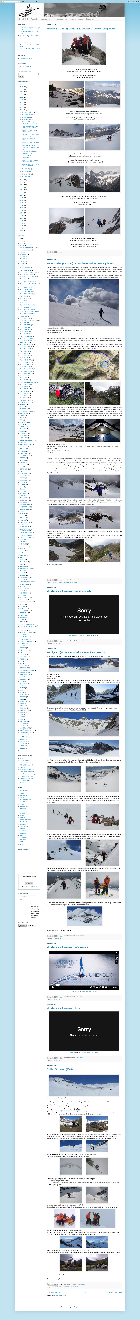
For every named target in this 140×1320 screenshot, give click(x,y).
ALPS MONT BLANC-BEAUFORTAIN (26, 341)
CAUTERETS (24, 464)
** (53, 582)
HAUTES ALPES (25, 535)
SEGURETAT (24, 668)
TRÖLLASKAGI (24, 710)
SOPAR (22, 686)
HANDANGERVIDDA (26, 533)
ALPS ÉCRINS (24, 303)
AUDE (22, 424)
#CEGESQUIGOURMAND (28, 248)
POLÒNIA (23, 634)
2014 (22, 182)
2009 (22, 195)
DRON (22, 487)
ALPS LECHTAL (25, 329)
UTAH (22, 719)
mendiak (22, 815)
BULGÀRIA (23, 447)
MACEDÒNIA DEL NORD (27, 582)
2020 (22, 99)
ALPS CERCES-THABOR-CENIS (30, 283)
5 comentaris (81, 935)
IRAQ (21, 557)
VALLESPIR (23, 735)
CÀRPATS (23, 460)
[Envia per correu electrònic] (48, 252)
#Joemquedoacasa (26, 250)
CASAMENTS (24, 462)
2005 (22, 205)
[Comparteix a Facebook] (55, 252)
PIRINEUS (66, 582)
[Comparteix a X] (53, 252)
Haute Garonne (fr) (25, 763)
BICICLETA (23, 435)
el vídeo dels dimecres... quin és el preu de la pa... (30, 160)
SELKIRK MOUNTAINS (27, 670)
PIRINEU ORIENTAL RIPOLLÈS (29, 626)
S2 (21, 661)
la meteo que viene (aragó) (28, 774)
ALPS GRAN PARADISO (27, 309)
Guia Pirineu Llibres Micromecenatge (26, 529)
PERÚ (22, 619)
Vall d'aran (23, 726)
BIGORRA (23, 438)
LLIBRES (22, 575)
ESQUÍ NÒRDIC (25, 509)
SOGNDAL (23, 681)
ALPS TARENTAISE (26, 373)
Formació (34, 19)
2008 (22, 198)
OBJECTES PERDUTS (27, 602)
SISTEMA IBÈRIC (25, 674)
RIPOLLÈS (23, 652)
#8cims (22, 245)
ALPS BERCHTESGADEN (28, 277)
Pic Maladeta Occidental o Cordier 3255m (29, 156)
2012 (22, 187)
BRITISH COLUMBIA (26, 444)
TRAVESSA (23, 701)
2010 (22, 192)
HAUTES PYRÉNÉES (26, 537)
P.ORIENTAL (23, 613)
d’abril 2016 (25, 169)
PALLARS (23, 617)
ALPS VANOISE (73, 1287)
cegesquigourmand (60, 19)
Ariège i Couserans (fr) (26, 765)
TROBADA (23, 708)
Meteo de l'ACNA (25, 780)
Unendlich (75, 991)
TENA (22, 699)
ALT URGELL (24, 398)
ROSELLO (23, 659)
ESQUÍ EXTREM (25, 507)
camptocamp (24, 791)
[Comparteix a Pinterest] (57, 252)
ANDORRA (23, 409)
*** (55, 582)
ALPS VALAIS (24, 386)
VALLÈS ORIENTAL (26, 732)
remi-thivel (23, 831)
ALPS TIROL (24, 378)
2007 (22, 200)
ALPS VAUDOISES (25, 391)
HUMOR (22, 550)
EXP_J (55, 643)
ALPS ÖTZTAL (24, 358)
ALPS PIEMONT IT (25, 360)
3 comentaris (81, 1284)
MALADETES (24, 584)
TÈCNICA (23, 697)
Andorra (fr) (23, 767)
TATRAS (22, 692)
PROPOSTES (24, 639)
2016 (22, 110)
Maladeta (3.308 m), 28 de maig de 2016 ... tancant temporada (81, 28)
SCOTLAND (23, 665)
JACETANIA (23, 562)
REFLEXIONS (24, 646)
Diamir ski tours (24, 826)
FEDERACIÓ (24, 518)
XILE (21, 750)
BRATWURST (24, 442)
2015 (22, 180)
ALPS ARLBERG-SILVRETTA (28, 272)
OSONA (22, 606)
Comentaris (24, 900)
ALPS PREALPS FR (26, 362)
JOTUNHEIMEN (25, 566)
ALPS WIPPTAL (24, 393)
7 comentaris (77, 252)
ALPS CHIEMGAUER (26, 294)
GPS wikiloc (23, 837)
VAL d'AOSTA (24, 721)
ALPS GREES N (25, 318)
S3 (21, 663)
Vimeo (97, 635)
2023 (22, 92)
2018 (22, 105)
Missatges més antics (115, 1292)
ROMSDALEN (24, 657)
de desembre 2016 (27, 112)
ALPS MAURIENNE (64, 1287)
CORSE (22, 478)
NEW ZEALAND (25, 597)
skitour (22, 835)
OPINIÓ (22, 604)
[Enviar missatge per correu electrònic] (61, 252)
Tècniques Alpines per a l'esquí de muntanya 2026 (29, 36)
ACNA (22, 783)
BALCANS (23, 429)
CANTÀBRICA (24, 453)
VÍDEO (59, 643)
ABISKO (22, 252)
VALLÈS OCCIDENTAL (27, 730)
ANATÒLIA (23, 404)
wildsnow (23, 808)
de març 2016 (26, 171)
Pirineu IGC (23, 758)
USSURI (22, 717)
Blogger (76, 1307)
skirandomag (24, 806)
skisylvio (22, 828)
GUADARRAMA (25, 527)
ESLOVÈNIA (23, 502)
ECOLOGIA (23, 491)
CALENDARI (24, 449)
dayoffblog (23, 802)
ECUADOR (23, 493)
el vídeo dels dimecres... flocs (63, 1008)
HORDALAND (24, 546)
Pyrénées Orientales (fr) (27, 769)
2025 (22, 87)
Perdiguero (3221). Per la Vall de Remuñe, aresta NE (76, 652)
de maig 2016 (26, 119)
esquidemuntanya (25, 800)
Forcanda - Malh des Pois (77, 635)
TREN (22, 703)
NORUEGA (23, 599)
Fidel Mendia (24, 822)
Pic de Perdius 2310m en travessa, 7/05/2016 (29, 152)
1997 (22, 226)
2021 (22, 97)
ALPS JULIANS (24, 323)
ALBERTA (23, 261)
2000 (22, 218)
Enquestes (90, 19)
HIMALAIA (23, 542)
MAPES (22, 586)
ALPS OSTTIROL (25, 355)
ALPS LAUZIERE (25, 327)
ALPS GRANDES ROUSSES (28, 311)
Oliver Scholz (85, 991)
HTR (21, 548)
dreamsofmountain (25, 819)
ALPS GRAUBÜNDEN (26, 314)
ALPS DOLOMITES (25, 300)
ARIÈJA (22, 418)
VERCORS (23, 741)
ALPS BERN (23, 279)
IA (20, 553)
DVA (21, 489)
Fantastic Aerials (86, 1052)
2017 (22, 107)
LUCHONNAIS (24, 577)
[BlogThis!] (51, 252)
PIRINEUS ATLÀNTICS (27, 632)
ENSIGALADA (24, 500)
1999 (22, 220)
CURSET (22, 484)
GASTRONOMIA (25, 522)
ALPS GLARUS (24, 307)
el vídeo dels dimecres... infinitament (67, 947)
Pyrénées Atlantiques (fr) (27, 771)
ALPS (56, 1287)
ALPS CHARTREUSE (26, 291)
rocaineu (22, 804)
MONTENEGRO (25, 593)
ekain (90, 635)
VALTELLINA (24, 737)
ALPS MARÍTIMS (25, 334)
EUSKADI (23, 511)
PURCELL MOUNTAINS (27, 641)
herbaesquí (23, 539)
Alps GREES (24, 316)
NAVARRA (23, 595)
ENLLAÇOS (23, 498)
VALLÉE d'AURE (25, 728)
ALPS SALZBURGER (26, 369)
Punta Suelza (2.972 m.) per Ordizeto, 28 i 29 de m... (30, 126)
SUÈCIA (22, 688)
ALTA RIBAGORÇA (25, 400)
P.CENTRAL (60, 582)
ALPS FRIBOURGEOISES (27, 305)
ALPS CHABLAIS (25, 287)
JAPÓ (21, 564)
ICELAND (23, 555)
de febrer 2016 (26, 174)
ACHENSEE (23, 254)
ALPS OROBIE (24, 351)
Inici (84, 1292)
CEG (21, 467)
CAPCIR (22, 458)
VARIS (22, 739)
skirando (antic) (24, 795)
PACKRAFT (23, 615)
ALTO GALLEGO (25, 402)
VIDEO (22, 746)
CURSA (22, 482)
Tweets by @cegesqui (24, 66)
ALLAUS (22, 263)
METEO (22, 591)
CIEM (21, 471)
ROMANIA (23, 654)
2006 (22, 203)
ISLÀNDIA (23, 559)
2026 (22, 84)
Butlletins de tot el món (26, 778)
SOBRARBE (73, 582)
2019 (22, 102)
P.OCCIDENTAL (24, 611)
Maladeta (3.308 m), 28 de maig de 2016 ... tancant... (30, 122)
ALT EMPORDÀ (24, 395)
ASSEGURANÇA (25, 422)
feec (21, 844)
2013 (22, 185)
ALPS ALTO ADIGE (25, 270)
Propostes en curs (76, 19)
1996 (22, 228)
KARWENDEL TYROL (26, 568)
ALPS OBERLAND (25, 346)
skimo (22, 677)
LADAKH (22, 573)
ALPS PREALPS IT (25, 364)
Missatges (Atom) (61, 1295)
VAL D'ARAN (24, 723)
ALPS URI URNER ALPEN (28, 382)
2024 (22, 89)
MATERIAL (23, 588)
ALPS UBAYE (24, 380)
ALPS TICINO (24, 375)
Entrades (24, 896)
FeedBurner (33, 887)
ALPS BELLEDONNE (26, 274)
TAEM (22, 690)
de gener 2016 (26, 176)
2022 (22, 94)
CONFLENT (23, 475)
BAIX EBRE (23, 426)
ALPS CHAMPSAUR (26, 289)
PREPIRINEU (24, 637)
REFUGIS (23, 648)
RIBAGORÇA (24, 650)
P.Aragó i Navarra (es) (26, 776)
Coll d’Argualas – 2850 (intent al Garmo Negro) (30, 165)
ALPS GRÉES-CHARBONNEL (29, 320)
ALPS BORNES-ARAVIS (27, 281)
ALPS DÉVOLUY (25, 298)
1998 (22, 223)
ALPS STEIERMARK (26, 371)
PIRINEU (22, 622)
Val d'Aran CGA (24, 760)
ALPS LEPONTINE (25, 332)
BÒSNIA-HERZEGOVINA (27, 440)
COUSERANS (24, 480)
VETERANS (23, 743)
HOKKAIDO (23, 544)
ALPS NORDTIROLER (26, 344)
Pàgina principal (22, 19)
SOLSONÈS (23, 683)
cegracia (22, 797)
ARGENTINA (24, 413)
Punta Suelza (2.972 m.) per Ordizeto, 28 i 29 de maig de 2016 (81, 263)
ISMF (21, 842)
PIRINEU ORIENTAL (26, 624)
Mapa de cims (46, 19)
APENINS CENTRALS (26, 411)
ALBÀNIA (23, 259)
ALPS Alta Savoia (25, 268)
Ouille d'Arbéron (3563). (60, 1069)
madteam (23, 833)
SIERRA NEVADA (25, 672)
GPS (21, 524)
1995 (22, 231)
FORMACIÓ (23, 520)
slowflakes (73, 1052)
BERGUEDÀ (23, 433)
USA (21, 714)
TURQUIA (23, 712)
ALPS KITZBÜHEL (25, 325)
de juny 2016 (26, 117)
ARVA (22, 420)
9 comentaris (77, 579)
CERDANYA (23, 469)
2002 (22, 213)
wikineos (22, 817)
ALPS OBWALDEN (25, 349)
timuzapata (23, 840)
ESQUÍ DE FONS (25, 504)
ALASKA (22, 256)
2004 (22, 208)
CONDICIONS (24, 473)
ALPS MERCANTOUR (26, 338)
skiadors (22, 811)
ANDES (22, 407)
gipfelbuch (23, 824)
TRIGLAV (22, 706)
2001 (22, 215)
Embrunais (23, 495)
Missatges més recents (53, 1292)
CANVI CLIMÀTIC (25, 455)
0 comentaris (79, 641)
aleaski (22, 793)
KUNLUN (23, 571)
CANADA (23, 451)
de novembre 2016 (27, 114)
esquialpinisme (24, 813)
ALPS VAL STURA (25, 384)
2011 (22, 190)
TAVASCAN (23, 695)
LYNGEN (22, 579)
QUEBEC (23, 643)
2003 (22, 210)
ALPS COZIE (24, 296)
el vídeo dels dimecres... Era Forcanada (69, 591)
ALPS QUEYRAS (25, 366)
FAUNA (22, 516)
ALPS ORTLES (24, 353)
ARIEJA (22, 415)
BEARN (22, 431)
